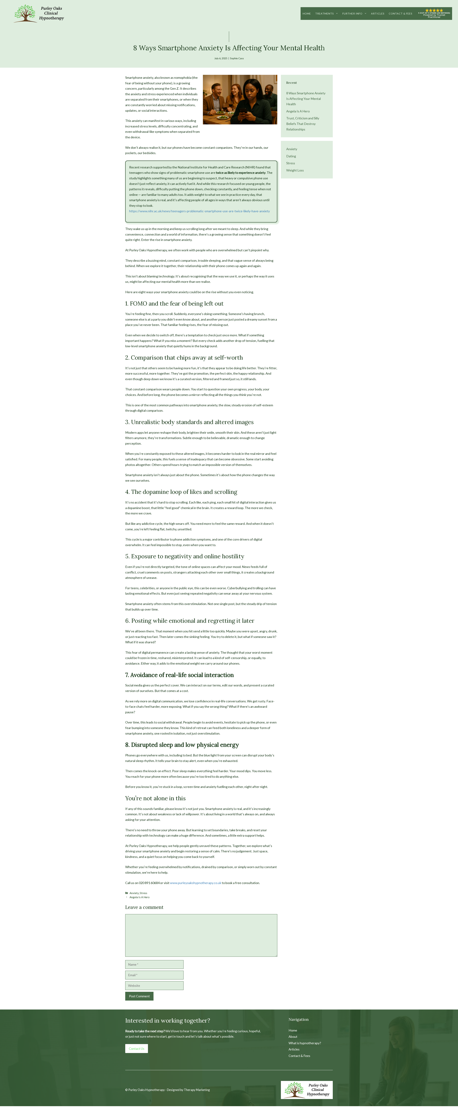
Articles (377, 13)
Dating (291, 156)
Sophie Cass (237, 58)
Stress (143, 893)
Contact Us (136, 1049)
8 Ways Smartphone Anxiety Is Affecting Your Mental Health (305, 98)
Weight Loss (295, 170)
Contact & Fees (400, 13)
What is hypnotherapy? (305, 1043)
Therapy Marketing (197, 1090)
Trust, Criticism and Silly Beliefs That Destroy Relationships (302, 123)
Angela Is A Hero (140, 897)
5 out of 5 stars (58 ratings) (434, 13)
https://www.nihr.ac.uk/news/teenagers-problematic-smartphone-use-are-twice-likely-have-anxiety (199, 211)
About (293, 1037)
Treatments (324, 13)
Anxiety (134, 893)
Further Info (352, 13)
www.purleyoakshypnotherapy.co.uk (195, 883)
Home (307, 13)
